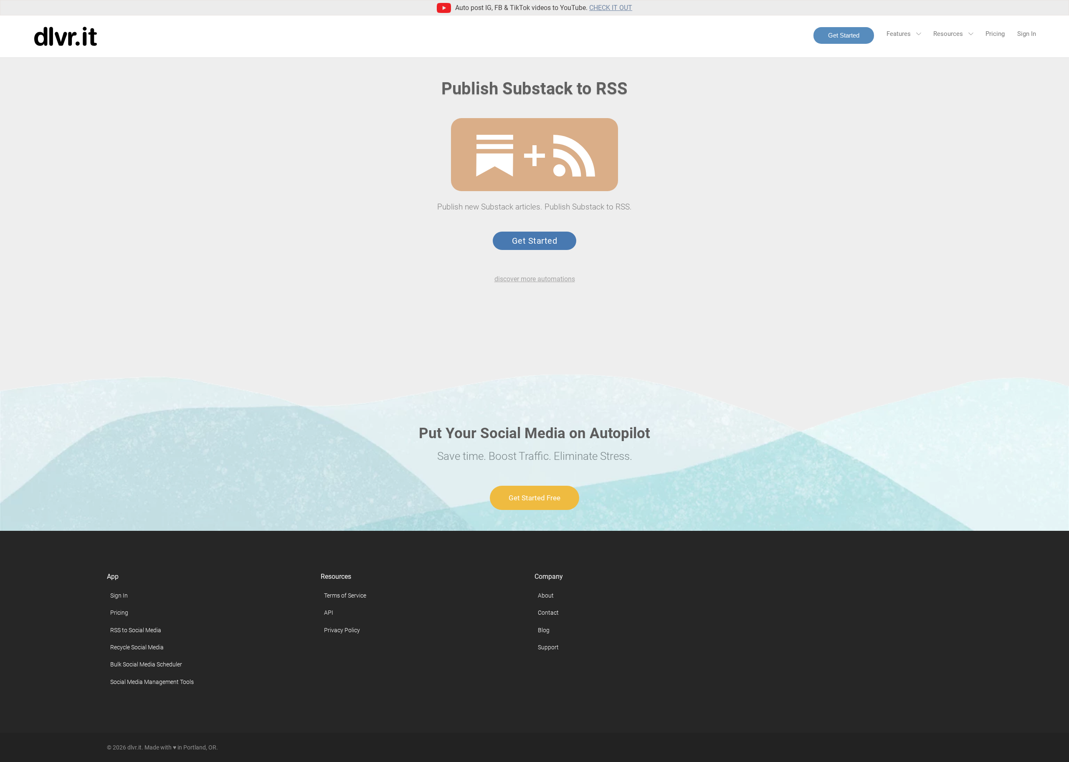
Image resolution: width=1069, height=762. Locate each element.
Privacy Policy (342, 630)
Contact (548, 612)
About (546, 595)
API (328, 612)
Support (548, 647)
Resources (949, 34)
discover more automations (534, 279)
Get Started (843, 35)
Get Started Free (534, 498)
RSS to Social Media (135, 630)
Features (899, 34)
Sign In (1026, 34)
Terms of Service (345, 595)
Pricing (995, 34)
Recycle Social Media (137, 647)
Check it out (610, 8)
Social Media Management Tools (152, 682)
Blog (544, 630)
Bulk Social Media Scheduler (146, 664)
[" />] (495, 156)
